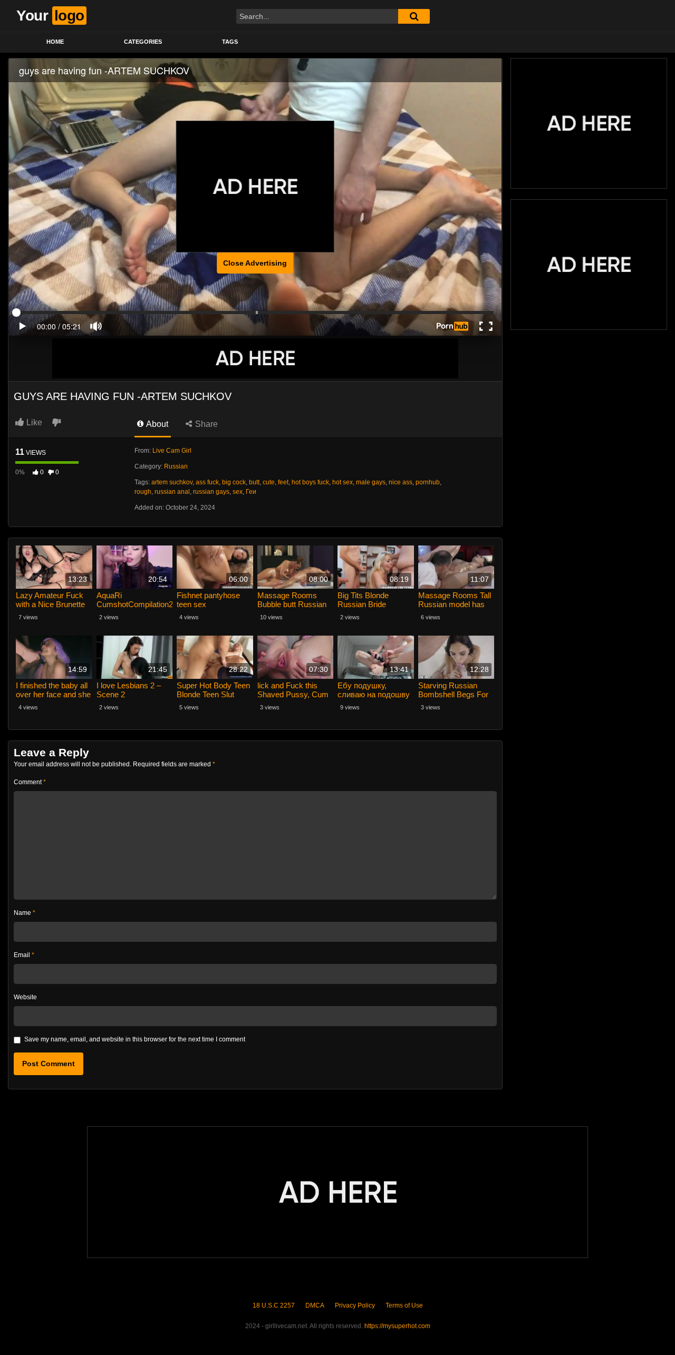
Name (24, 913)
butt (254, 482)
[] (414, 16)
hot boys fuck (310, 482)
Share (205, 424)
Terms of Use (404, 1305)
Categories (143, 41)
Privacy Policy (355, 1305)
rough (142, 491)
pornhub (428, 482)
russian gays (211, 491)
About (156, 424)
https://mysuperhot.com (397, 1326)
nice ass (400, 482)
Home (55, 41)
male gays (370, 482)
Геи (251, 491)
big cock (234, 482)
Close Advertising (255, 263)
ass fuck (207, 482)
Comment (30, 782)
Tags (230, 41)
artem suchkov (171, 482)
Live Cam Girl (171, 450)
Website (25, 997)
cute (269, 482)
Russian (176, 466)
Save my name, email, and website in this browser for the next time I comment (134, 1039)
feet (283, 482)
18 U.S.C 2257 (274, 1305)
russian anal (172, 491)
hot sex (342, 482)
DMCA (314, 1305)
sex (238, 491)
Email (24, 955)
